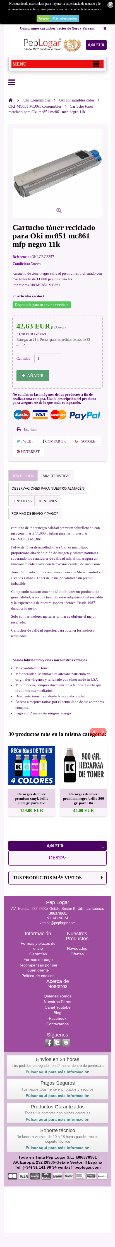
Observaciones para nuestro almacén (47, 488)
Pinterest (30, 452)
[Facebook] (49, 1043)
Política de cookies (37, 975)
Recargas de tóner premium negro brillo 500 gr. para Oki (83, 798)
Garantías (38, 954)
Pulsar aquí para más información (58, 1072)
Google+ (88, 441)
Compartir (55, 441)
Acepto (44, 18)
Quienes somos (57, 996)
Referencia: (22, 257)
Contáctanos (57, 1024)
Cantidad (23, 358)
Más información (64, 18)
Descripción (23, 475)
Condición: (21, 264)
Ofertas (77, 954)
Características (55, 475)
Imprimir (30, 429)
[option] (32, 779)
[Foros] (66, 1043)
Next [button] (102, 732)
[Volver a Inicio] (10, 100)
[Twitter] (57, 1043)
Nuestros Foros (57, 1001)
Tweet (26, 441)
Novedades (77, 948)
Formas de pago (38, 959)
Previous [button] (94, 732)
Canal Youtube (58, 1007)
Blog (57, 1013)
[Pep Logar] (51, 45)
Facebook (57, 1018)
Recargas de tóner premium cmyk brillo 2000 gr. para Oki (32, 798)
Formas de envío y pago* (34, 513)
